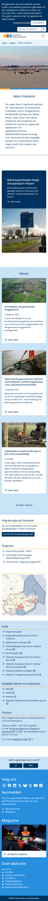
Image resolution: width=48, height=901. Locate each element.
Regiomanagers (14, 631)
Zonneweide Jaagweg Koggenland (23, 561)
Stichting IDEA (14, 653)
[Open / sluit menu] (43, 35)
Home (4, 43)
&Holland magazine (17, 854)
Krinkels (11, 696)
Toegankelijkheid (13, 881)
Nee (31, 765)
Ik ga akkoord (38, 23)
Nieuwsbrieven (12, 808)
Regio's (13, 43)
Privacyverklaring (13, 884)
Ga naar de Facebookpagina (18, 534)
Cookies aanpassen (15, 875)
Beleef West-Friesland (18, 642)
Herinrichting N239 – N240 (18, 551)
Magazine (10, 811)
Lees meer (15, 201)
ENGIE (10, 692)
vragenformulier (21, 739)
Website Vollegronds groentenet (23, 674)
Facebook (8, 731)
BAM (9, 689)
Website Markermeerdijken (20, 670)
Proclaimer (10, 878)
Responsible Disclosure (16, 887)
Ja (16, 765)
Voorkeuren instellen (22, 23)
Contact (9, 872)
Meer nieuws (25, 505)
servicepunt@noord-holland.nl (24, 728)
